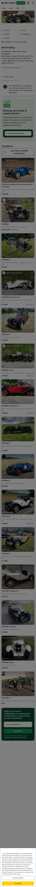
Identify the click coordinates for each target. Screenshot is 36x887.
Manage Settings (18, 878)
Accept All (18, 883)
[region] (18, 867)
